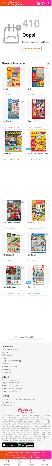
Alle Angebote (7, 355)
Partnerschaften (8, 405)
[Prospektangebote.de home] (15, 3)
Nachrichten (6, 372)
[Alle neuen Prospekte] (48, 64)
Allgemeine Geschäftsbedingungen (34, 455)
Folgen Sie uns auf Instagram (12, 385)
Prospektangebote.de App (11, 361)
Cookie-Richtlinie (34, 457)
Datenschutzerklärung (19, 457)
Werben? (5, 352)
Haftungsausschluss (13, 455)
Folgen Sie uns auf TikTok (11, 391)
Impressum (6, 369)
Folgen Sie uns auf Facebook (12, 383)
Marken (4, 358)
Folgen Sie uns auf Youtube (12, 388)
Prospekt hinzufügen (9, 366)
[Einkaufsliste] (43, 3)
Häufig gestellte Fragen (10, 349)
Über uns (5, 364)
